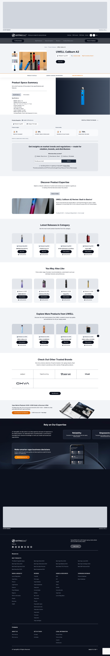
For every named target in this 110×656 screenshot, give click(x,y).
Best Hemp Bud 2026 (17, 569)
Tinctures (36, 615)
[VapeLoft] (22, 374)
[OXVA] (22, 383)
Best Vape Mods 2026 (39, 561)
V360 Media (81, 35)
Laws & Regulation (16, 576)
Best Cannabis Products (39, 566)
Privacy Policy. (66, 165)
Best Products (16, 558)
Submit (69, 161)
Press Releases (15, 590)
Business (14, 601)
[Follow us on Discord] (22, 547)
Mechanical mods (38, 606)
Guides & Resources (62, 573)
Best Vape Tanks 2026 (17, 563)
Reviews (36, 573)
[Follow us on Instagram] (16, 547)
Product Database (52, 47)
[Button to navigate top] (15, 52)
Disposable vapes (38, 604)
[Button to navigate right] (44, 61)
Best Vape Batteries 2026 (62, 563)
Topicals (36, 576)
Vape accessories (38, 584)
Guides (57, 587)
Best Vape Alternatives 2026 (40, 563)
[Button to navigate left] (22, 61)
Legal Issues (15, 584)
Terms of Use (59, 637)
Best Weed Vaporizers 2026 (18, 566)
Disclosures (58, 642)
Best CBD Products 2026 (84, 566)
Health (13, 604)
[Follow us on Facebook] (19, 547)
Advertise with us (102, 30)
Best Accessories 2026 (39, 569)
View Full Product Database (88, 120)
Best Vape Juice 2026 (83, 561)
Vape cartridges (37, 620)
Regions (14, 593)
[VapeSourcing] (44, 374)
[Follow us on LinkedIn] (28, 547)
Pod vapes (36, 579)
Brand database (81, 579)
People (13, 598)
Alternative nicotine (38, 609)
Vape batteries (37, 581)
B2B (57, 576)
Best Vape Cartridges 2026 (84, 563)
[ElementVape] (65, 374)
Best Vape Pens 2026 (61, 561)
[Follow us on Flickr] (31, 547)
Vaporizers (36, 598)
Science (14, 587)
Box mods (36, 595)
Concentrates (37, 590)
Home (45, 47)
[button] (97, 35)
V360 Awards (75, 35)
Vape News (14, 579)
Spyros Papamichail (71, 213)
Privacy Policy (59, 634)
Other (57, 584)
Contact (86, 35)
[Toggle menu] (94, 35)
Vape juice (36, 587)
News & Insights (17, 573)
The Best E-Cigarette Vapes (18, 561)
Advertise (69, 35)
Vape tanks (36, 612)
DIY (57, 579)
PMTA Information (16, 595)
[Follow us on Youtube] (13, 547)
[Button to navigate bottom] (15, 70)
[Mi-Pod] (87, 374)
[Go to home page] (19, 35)
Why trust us (15, 637)
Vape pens (36, 617)
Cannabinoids (59, 590)
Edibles (35, 593)
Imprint (57, 640)
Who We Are (15, 634)
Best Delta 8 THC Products (62, 566)
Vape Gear (58, 593)
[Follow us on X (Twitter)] (25, 547)
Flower (35, 601)
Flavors (13, 581)
